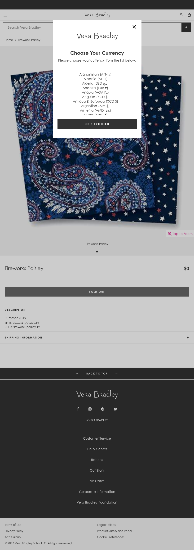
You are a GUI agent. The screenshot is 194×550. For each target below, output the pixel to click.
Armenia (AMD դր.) (95, 110)
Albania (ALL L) (95, 79)
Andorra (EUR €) (95, 88)
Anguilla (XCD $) (95, 97)
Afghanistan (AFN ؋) (95, 74)
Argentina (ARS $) (95, 106)
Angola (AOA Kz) (95, 92)
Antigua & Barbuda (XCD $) (95, 101)
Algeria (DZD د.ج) (95, 83)
